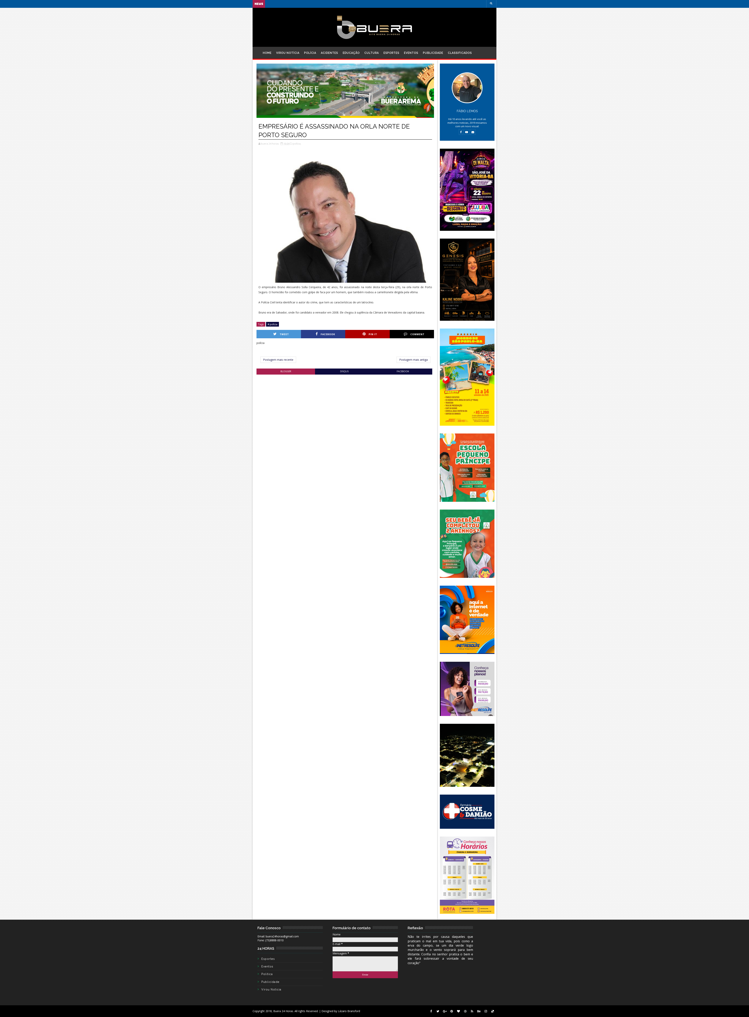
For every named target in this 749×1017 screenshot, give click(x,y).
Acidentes (329, 52)
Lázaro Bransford (349, 1011)
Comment (417, 334)
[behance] (479, 1011)
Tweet (284, 334)
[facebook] (431, 1011)
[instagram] (486, 1011)
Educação (351, 52)
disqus (344, 371)
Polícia (310, 52)
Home (267, 52)
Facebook (328, 334)
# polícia (272, 324)
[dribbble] (465, 1011)
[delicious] (492, 1011)
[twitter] (438, 1011)
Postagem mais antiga (413, 360)
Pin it (373, 334)
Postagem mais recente (278, 360)
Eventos (411, 52)
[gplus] (445, 1011)
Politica (267, 974)
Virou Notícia (287, 52)
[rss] (472, 1011)
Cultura (371, 52)
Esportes (391, 52)
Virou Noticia (271, 989)
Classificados (460, 52)
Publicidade (433, 52)
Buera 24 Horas (283, 1011)
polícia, (297, 143)
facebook (403, 371)
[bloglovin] (458, 1011)
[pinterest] (451, 1011)
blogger (285, 371)
